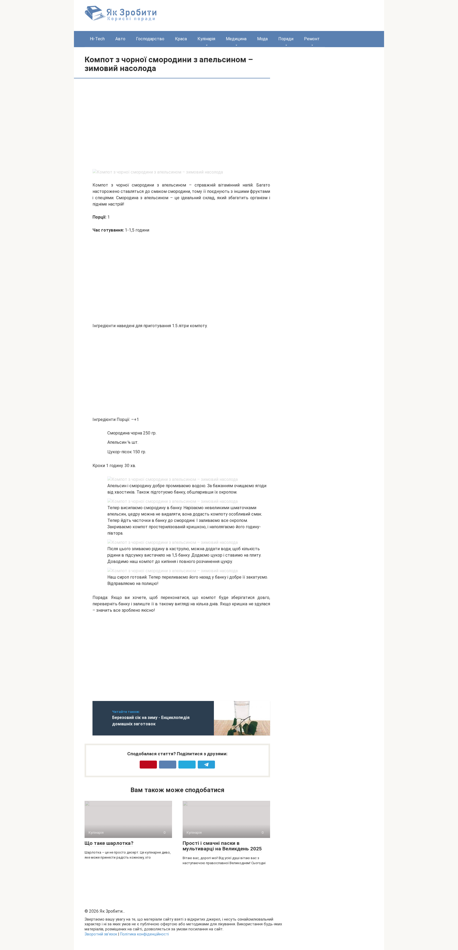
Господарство (150, 38)
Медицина (236, 38)
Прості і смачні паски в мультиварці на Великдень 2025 (222, 846)
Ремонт (312, 38)
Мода (262, 38)
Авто (120, 38)
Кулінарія (206, 38)
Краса (181, 38)
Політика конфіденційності (144, 934)
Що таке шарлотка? (109, 843)
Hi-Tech (97, 38)
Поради (285, 38)
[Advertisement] (137, 123)
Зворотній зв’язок (101, 934)
